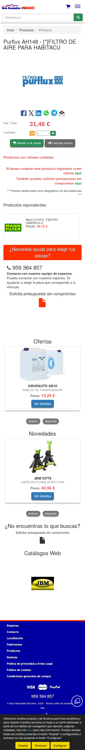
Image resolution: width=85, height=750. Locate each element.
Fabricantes (14, 644)
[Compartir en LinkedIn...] (38, 113)
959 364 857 (27, 267)
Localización (15, 638)
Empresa (13, 625)
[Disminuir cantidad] (32, 133)
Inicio (10, 30)
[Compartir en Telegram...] (55, 113)
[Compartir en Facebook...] (24, 113)
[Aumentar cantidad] (53, 133)
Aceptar (23, 745)
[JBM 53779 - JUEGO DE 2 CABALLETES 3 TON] (42, 457)
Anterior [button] (33, 421)
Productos (26, 30)
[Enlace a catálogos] (42, 583)
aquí (78, 173)
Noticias (12, 657)
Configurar (60, 745)
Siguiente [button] (51, 421)
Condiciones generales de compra (29, 676)
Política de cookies (19, 670)
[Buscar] (78, 17)
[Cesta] (68, 6)
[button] (62, 113)
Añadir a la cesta (28, 143)
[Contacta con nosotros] (77, 701)
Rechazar (41, 745)
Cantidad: (9, 132)
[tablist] (42, 385)
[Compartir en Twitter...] (31, 113)
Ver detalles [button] (42, 403)
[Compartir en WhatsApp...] (47, 113)
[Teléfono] (9, 267)
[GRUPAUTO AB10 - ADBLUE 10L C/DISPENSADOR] (42, 364)
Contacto (13, 632)
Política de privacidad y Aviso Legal (30, 663)
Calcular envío (61, 143)
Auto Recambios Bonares (22, 703)
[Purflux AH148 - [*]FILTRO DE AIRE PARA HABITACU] (42, 81)
